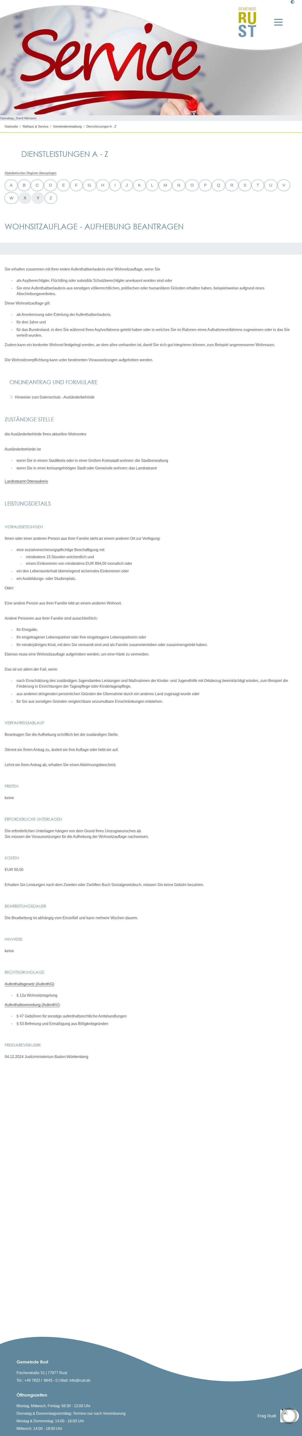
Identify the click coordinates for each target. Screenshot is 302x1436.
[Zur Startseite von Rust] (247, 22)
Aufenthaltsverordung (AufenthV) (32, 1005)
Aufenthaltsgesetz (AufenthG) (29, 984)
